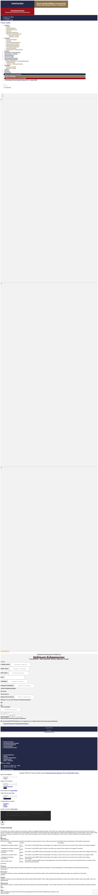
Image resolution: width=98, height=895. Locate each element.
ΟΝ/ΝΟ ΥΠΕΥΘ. (5, 668)
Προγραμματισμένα (11, 39)
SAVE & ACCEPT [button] (5, 893)
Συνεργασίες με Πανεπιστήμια (14, 49)
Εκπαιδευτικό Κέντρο (12, 32)
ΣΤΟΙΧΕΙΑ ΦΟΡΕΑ (5, 664)
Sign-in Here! (14, 809)
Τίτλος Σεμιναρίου (5, 706)
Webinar (5, 756)
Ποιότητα (8, 31)
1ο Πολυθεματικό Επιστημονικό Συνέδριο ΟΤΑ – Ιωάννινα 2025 (21, 80)
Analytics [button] (3, 874)
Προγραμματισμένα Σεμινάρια (11, 743)
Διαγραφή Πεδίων (49, 727)
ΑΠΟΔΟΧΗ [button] (9, 819)
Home (5, 84)
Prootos (77, 773)
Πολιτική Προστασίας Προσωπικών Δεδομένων (13, 718)
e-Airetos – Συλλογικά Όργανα (14, 64)
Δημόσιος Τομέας (14, 36)
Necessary (3, 838)
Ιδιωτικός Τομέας (14, 35)
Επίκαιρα (8, 41)
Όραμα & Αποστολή (11, 29)
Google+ (5, 806)
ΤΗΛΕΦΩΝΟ (4, 681)
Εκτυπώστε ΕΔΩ (5, 651)
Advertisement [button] (4, 880)
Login (5, 788)
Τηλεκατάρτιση (5, 694)
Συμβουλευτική (7, 759)
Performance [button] (4, 869)
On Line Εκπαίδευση (8, 754)
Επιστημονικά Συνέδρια (12, 44)
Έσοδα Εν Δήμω (10, 62)
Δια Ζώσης (3, 691)
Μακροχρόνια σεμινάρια (12, 45)
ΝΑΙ (1, 702)
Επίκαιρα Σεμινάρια (8, 741)
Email (2, 677)
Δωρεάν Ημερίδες (11, 48)
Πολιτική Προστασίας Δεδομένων (54, 773)
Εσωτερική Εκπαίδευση (12, 46)
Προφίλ (8, 26)
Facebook (5, 803)
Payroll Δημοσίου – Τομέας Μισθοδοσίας (17, 61)
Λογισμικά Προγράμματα (9, 757)
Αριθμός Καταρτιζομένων (7, 697)
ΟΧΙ (1, 705)
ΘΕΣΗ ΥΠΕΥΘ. (4, 673)
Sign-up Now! (13, 790)
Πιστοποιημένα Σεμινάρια (13, 42)
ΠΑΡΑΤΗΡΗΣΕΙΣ (5, 717)
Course (6, 86)
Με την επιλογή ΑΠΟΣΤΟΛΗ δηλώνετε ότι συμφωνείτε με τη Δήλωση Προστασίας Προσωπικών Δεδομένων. (29, 721)
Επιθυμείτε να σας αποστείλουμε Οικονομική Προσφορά (16, 699)
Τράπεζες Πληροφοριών (11, 59)
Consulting (7, 65)
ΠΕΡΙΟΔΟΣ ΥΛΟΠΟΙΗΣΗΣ (7, 685)
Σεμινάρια (7, 38)
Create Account (7, 798)
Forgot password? (8, 786)
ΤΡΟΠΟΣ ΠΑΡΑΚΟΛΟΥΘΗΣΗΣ (8, 688)
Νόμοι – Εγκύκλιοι (8, 760)
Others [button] (2, 887)
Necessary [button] (3, 835)
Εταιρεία (7, 25)
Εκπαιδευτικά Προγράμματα (13, 34)
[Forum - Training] (5, 22)
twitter (5, 805)
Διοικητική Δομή (10, 28)
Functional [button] (3, 863)
